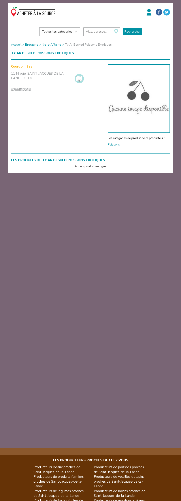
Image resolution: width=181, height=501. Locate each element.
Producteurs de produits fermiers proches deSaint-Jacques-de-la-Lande (59, 481)
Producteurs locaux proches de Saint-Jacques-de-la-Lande (57, 469)
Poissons (114, 145)
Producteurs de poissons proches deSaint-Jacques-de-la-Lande (119, 469)
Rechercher (132, 31)
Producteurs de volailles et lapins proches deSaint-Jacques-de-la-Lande (119, 481)
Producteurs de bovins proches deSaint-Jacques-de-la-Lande (119, 493)
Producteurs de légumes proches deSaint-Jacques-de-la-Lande (59, 493)
